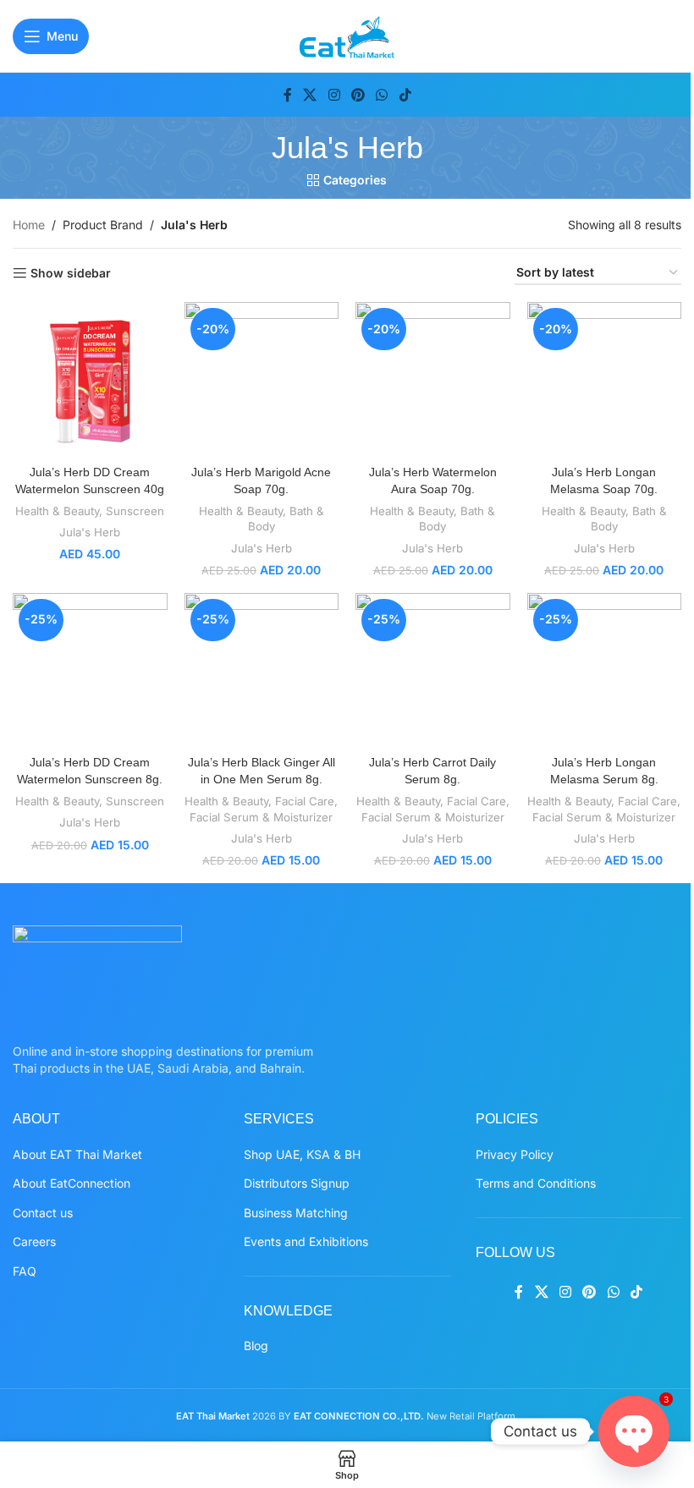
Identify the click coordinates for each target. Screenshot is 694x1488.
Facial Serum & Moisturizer (261, 817)
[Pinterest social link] (357, 94)
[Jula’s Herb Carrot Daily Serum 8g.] (432, 670)
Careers (34, 1241)
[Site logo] (347, 34)
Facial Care (304, 801)
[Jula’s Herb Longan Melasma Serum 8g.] (604, 670)
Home (29, 224)
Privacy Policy (515, 1154)
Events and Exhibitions (306, 1241)
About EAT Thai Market (77, 1154)
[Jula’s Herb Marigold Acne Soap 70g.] (262, 379)
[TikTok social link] (405, 94)
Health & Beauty (57, 511)
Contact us (43, 1212)
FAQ (24, 1271)
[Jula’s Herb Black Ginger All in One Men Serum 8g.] (262, 670)
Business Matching (296, 1212)
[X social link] (310, 94)
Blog (256, 1345)
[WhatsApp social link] (382, 94)
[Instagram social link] (333, 94)
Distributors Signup (297, 1183)
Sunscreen (135, 511)
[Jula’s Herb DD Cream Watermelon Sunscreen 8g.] (90, 670)
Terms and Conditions (536, 1183)
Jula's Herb (89, 532)
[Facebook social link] (288, 94)
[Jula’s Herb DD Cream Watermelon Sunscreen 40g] (90, 379)
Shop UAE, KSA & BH (302, 1154)
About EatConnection (71, 1183)
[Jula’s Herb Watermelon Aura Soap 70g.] (432, 379)
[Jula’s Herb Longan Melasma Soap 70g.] (604, 379)
